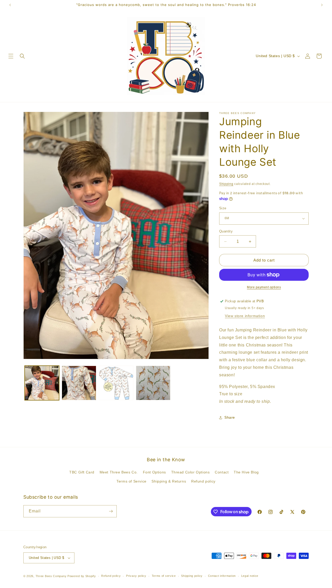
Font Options (154, 472)
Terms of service (164, 575)
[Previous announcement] (10, 5)
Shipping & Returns (168, 481)
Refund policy (203, 481)
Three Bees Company (51, 576)
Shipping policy (192, 575)
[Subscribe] (110, 511)
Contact (222, 472)
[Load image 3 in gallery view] (116, 383)
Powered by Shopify (81, 576)
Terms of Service (131, 481)
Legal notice (249, 575)
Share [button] (229, 417)
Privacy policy (136, 575)
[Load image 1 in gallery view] (42, 383)
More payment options (264, 287)
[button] (11, 56)
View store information (245, 316)
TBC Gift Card (81, 472)
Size (222, 208)
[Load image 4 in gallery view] (153, 383)
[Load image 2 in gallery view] (79, 383)
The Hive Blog (246, 472)
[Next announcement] (322, 5)
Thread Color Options (190, 472)
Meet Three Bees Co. (119, 472)
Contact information (222, 575)
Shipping (226, 184)
